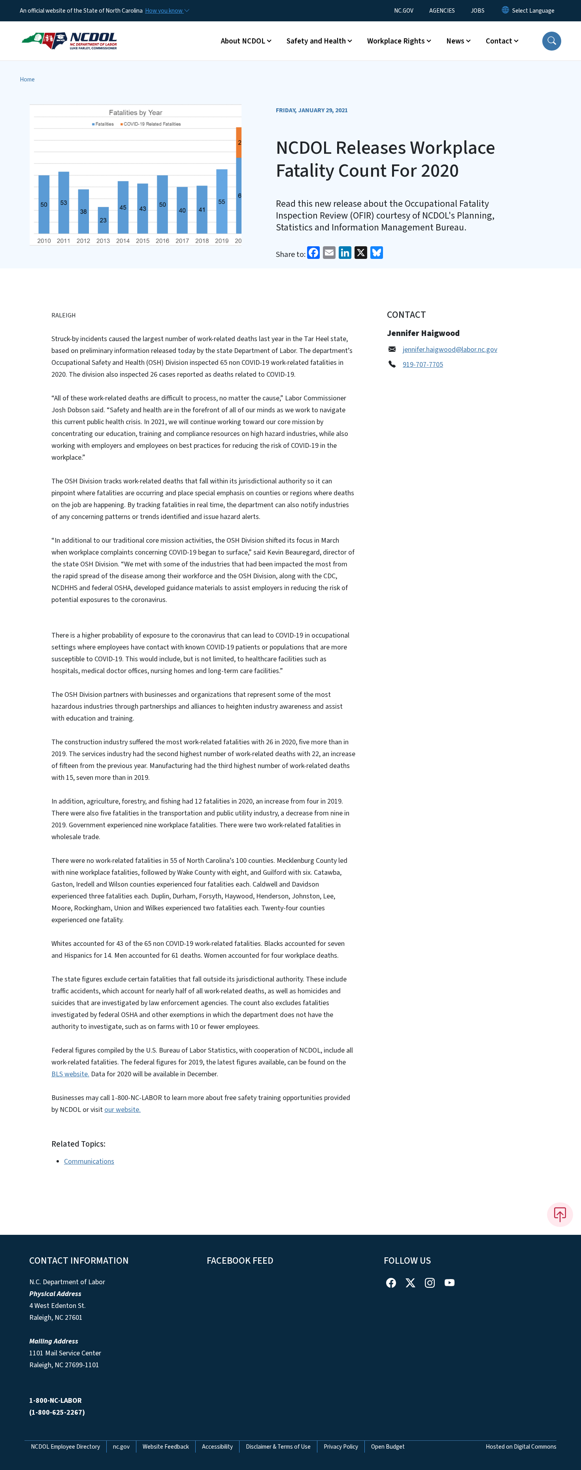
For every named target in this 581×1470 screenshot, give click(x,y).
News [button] (455, 41)
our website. (122, 1110)
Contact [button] (499, 41)
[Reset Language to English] (505, 11)
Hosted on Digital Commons (521, 1446)
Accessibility (217, 1446)
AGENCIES (442, 10)
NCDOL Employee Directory (65, 1446)
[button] (551, 41)
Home (27, 79)
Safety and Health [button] (316, 41)
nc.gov (121, 1446)
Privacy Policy (341, 1446)
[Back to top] (560, 1214)
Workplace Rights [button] (396, 41)
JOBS (478, 10)
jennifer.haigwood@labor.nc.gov (450, 350)
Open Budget (388, 1446)
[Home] (69, 32)
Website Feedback (166, 1446)
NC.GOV (403, 10)
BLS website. (70, 1074)
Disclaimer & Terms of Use (278, 1446)
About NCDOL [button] (243, 41)
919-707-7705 (423, 365)
